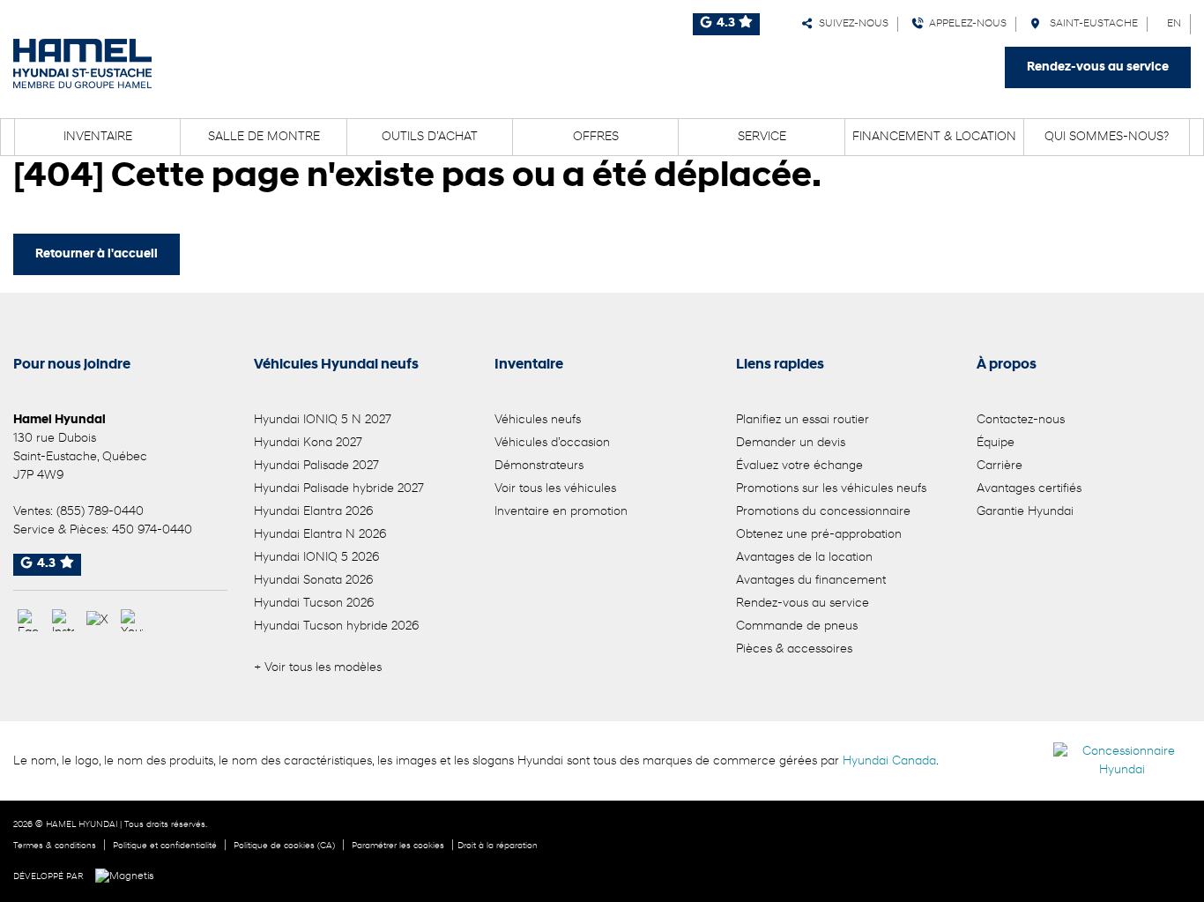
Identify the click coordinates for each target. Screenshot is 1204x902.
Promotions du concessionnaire (823, 511)
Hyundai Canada (889, 761)
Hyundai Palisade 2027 (316, 466)
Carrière (999, 466)
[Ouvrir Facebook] (29, 620)
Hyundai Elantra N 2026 (320, 534)
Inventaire (97, 137)
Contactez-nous (1021, 420)
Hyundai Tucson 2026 (314, 603)
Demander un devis (790, 443)
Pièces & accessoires (794, 649)
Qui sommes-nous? (1106, 137)
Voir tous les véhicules (555, 489)
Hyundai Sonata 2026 (313, 580)
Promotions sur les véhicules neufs (831, 489)
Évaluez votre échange (799, 466)
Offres (596, 137)
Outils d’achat (430, 137)
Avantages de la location (804, 557)
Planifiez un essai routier (802, 420)
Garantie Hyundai (1025, 511)
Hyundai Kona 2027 (308, 443)
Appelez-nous (965, 24)
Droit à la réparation (497, 846)
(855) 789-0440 (100, 511)
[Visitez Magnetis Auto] (129, 876)
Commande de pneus (797, 626)
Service (762, 137)
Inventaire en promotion (561, 511)
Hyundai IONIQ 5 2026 (316, 557)
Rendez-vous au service (1098, 67)
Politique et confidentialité (165, 846)
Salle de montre (264, 137)
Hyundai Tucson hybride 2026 (336, 626)
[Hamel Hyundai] (82, 63)
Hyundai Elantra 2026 (313, 511)
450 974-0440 (152, 530)
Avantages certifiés (1029, 489)
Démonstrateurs (538, 466)
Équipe (995, 443)
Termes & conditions (54, 846)
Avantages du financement (811, 580)
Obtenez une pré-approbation (819, 534)
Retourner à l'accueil (96, 254)
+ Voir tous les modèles (318, 668)
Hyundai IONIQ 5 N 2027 (322, 420)
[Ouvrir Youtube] (132, 620)
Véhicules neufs (537, 420)
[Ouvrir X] (97, 620)
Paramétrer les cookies (398, 846)
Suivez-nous (851, 24)
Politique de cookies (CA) (284, 846)
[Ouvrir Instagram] (63, 620)
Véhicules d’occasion (552, 443)
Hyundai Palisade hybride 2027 (339, 489)
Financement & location (934, 137)
